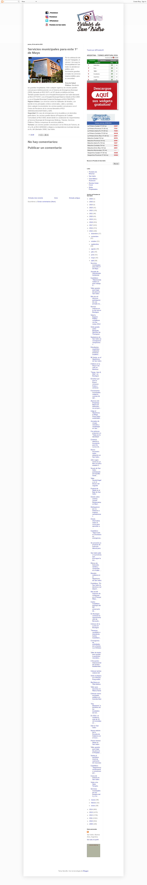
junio (93, 255)
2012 (91, 815)
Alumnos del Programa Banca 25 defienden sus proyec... (96, 404)
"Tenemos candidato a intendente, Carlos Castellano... (96, 634)
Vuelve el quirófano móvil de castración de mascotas (96, 759)
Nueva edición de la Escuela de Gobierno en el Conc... (96, 734)
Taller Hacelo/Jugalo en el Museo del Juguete (96, 481)
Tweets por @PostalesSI (95, 50)
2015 (91, 231)
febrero (94, 803)
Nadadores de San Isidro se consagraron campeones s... (96, 340)
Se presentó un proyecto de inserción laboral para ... (96, 546)
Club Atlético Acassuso (93, 179)
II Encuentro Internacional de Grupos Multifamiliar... (96, 664)
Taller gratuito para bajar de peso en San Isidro (95, 290)
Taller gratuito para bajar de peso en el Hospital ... (96, 749)
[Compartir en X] (44, 135)
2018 (91, 222)
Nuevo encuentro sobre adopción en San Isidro (96, 453)
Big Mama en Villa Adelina (96, 683)
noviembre (94, 236)
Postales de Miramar (93, 173)
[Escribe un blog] (41, 135)
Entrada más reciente (35, 198)
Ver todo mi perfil (92, 839)
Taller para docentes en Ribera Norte (96, 688)
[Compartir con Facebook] (46, 135)
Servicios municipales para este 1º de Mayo (96, 265)
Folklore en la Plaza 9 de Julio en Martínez (95, 366)
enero (93, 805)
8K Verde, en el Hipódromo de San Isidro (96, 359)
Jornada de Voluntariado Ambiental (96, 273)
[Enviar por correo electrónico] (39, 135)
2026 (91, 199)
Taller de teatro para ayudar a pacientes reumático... (96, 655)
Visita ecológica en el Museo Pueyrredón (96, 677)
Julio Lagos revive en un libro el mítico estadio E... (96, 462)
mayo (93, 258)
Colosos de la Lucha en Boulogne (95, 625)
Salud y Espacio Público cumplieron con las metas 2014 (95, 319)
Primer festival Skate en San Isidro (95, 742)
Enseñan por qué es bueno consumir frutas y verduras (95, 383)
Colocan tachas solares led (96, 672)
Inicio (56, 198)
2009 (91, 824)
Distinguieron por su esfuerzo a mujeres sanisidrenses (96, 511)
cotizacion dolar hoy (93, 845)
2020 (91, 216)
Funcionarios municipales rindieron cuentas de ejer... (95, 394)
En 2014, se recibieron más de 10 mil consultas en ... (96, 719)
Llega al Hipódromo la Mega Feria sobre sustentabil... (96, 414)
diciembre (94, 233)
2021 (91, 213)
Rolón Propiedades (93, 188)
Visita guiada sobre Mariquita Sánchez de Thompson (95, 330)
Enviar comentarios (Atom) (46, 201)
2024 (91, 205)
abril (92, 260)
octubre (94, 241)
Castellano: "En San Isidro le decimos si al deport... (96, 586)
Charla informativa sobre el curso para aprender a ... (95, 523)
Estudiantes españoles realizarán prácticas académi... (95, 350)
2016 (91, 228)
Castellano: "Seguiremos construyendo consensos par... (96, 769)
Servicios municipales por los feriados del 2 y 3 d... (95, 792)
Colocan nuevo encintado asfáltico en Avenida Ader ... (96, 697)
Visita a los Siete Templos (94, 784)
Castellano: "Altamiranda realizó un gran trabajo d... (96, 281)
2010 (91, 821)
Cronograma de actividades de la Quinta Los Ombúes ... (96, 645)
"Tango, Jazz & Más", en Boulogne (96, 374)
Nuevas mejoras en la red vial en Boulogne (96, 309)
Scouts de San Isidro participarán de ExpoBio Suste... (96, 471)
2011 (91, 818)
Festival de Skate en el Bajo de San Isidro (96, 491)
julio (92, 252)
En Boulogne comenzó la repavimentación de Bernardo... (96, 617)
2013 (91, 812)
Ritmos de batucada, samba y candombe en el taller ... (96, 566)
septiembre (95, 244)
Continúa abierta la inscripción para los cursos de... (95, 443)
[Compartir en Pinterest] (48, 135)
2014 (91, 809)
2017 (91, 225)
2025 (91, 202)
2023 (91, 207)
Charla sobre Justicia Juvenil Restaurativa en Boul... (96, 500)
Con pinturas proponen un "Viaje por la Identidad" (96, 433)
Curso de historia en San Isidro (95, 777)
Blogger (85, 871)
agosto (93, 249)
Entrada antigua (74, 198)
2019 (91, 219)
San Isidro (92, 176)
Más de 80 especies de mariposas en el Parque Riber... (96, 595)
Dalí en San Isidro (95, 726)
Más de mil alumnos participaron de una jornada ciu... (96, 300)
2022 (91, 210)
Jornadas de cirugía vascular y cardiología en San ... (95, 424)
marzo (93, 800)
